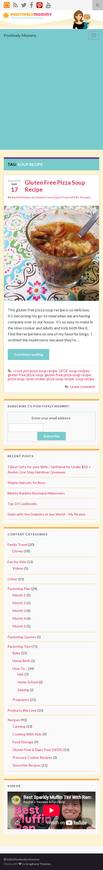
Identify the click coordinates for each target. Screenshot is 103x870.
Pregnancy (20, 699)
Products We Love (22, 710)
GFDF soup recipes (74, 371)
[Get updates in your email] (7, 4)
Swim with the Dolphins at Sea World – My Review (47, 514)
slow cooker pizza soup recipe (50, 379)
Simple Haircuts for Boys (27, 482)
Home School (28, 682)
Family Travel (18, 544)
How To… (19, 668)
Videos (18, 568)
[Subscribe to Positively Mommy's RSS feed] (15, 4)
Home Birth (21, 661)
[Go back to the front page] (51, 19)
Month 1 (19, 595)
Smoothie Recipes (26, 765)
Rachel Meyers (22, 197)
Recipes (85, 197)
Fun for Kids (17, 562)
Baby (16, 653)
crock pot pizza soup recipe (35, 371)
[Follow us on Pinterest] (39, 4)
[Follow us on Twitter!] (23, 4)
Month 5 (19, 626)
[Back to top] (92, 858)
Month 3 (19, 610)
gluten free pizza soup (25, 375)
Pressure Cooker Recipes (32, 757)
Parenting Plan (19, 588)
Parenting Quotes (22, 637)
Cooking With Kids (27, 734)
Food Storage (23, 742)
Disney (17, 551)
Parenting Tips (19, 646)
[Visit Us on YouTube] (48, 4)
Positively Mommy (20, 35)
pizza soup (16, 379)
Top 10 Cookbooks (22, 504)
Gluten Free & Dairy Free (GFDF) (57, 197)
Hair (21, 674)
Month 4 (19, 618)
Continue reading (28, 354)
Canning (19, 726)
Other (12, 579)
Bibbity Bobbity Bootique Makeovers (36, 493)
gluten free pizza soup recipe (68, 375)
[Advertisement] (51, 95)
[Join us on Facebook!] (31, 4)
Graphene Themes (38, 864)
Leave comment (82, 387)
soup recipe (85, 379)
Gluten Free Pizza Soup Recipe (55, 186)
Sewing (23, 690)
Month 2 (19, 603)
